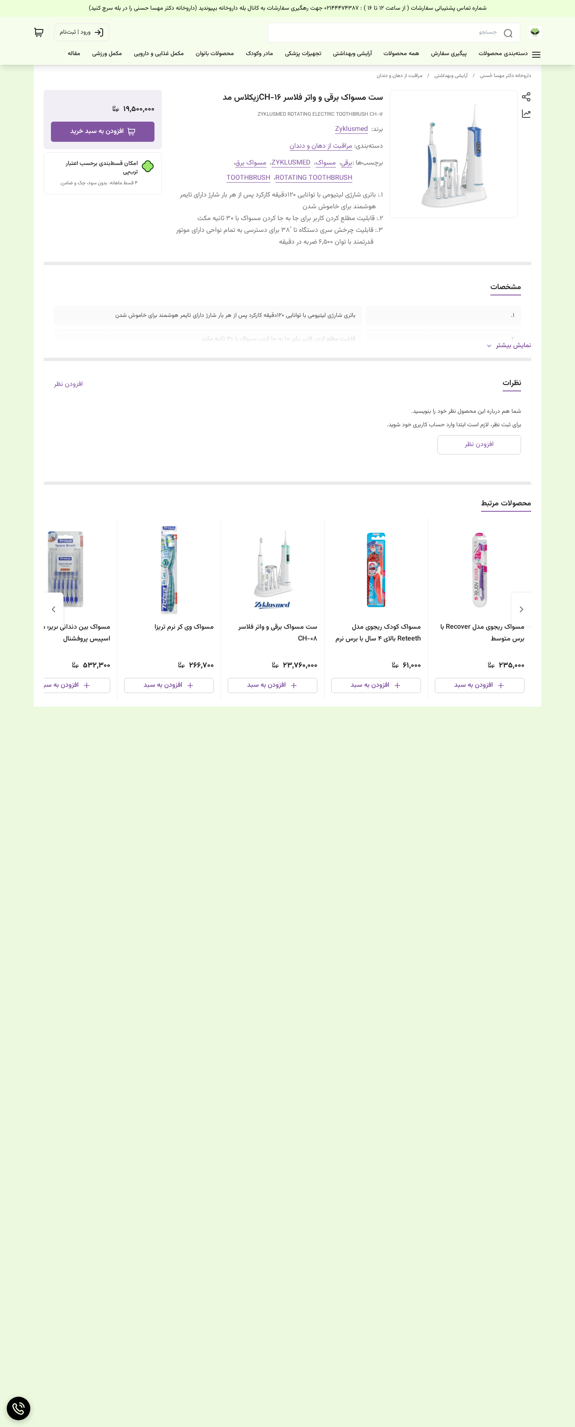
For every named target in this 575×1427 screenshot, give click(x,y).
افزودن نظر (68, 385)
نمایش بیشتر (513, 346)
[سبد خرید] (39, 32)
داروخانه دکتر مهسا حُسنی (505, 76)
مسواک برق (250, 163)
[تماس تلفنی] (18, 1408)
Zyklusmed (351, 129)
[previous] (521, 609)
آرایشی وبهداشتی (451, 76)
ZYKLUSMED (291, 163)
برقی (346, 163)
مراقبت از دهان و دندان (399, 76)
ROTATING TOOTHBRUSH (313, 178)
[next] (53, 609)
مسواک (326, 163)
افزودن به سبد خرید (97, 131)
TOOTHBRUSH (248, 178)
